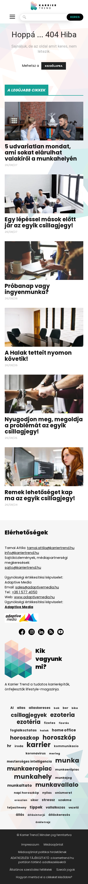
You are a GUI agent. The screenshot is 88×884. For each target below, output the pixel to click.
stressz (48, 799)
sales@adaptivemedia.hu (37, 587)
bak (56, 708)
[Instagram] (31, 632)
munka (67, 760)
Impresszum (30, 844)
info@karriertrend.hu (22, 552)
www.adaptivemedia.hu (34, 597)
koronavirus (36, 753)
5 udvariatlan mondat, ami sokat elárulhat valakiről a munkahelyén (41, 152)
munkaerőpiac (67, 769)
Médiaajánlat (53, 844)
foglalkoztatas (23, 730)
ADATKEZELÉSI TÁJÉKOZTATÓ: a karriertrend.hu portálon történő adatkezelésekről (42, 860)
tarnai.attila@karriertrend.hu (50, 547)
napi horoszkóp (26, 793)
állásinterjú (36, 815)
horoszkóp (59, 737)
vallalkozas (55, 807)
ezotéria (29, 722)
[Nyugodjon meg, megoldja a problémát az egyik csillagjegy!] (44, 394)
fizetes (49, 723)
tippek (36, 807)
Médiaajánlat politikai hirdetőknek (42, 852)
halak (44, 730)
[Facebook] (22, 632)
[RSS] (51, 632)
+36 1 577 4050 (24, 592)
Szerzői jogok (65, 870)
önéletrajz (42, 822)
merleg (54, 753)
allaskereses (39, 708)
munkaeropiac (29, 768)
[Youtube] (60, 632)
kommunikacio (66, 746)
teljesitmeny (16, 807)
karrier (39, 744)
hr (9, 746)
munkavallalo (56, 784)
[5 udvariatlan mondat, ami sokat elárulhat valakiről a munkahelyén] (44, 121)
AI (12, 708)
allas (21, 708)
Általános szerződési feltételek (30, 870)
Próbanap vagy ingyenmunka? (27, 289)
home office (64, 730)
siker (34, 800)
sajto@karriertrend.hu (23, 567)
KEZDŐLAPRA (53, 66)
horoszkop (24, 737)
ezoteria (62, 715)
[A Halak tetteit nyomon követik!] (44, 327)
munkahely (33, 776)
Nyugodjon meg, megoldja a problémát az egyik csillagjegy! (44, 425)
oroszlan (20, 800)
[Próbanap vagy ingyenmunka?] (44, 260)
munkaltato (19, 785)
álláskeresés (59, 815)
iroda (19, 746)
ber (65, 708)
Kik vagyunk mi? (48, 659)
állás (20, 815)
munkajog (63, 778)
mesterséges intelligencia (29, 761)
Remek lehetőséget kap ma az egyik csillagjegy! (40, 495)
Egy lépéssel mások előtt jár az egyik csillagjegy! (40, 222)
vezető (74, 807)
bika (75, 708)
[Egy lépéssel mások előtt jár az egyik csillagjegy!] (44, 193)
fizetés (64, 723)
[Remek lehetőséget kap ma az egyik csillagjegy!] (44, 466)
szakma (64, 800)
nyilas (47, 793)
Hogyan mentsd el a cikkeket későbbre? (44, 877)
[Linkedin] (41, 632)
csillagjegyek (29, 715)
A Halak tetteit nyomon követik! (38, 356)
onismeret (63, 793)
